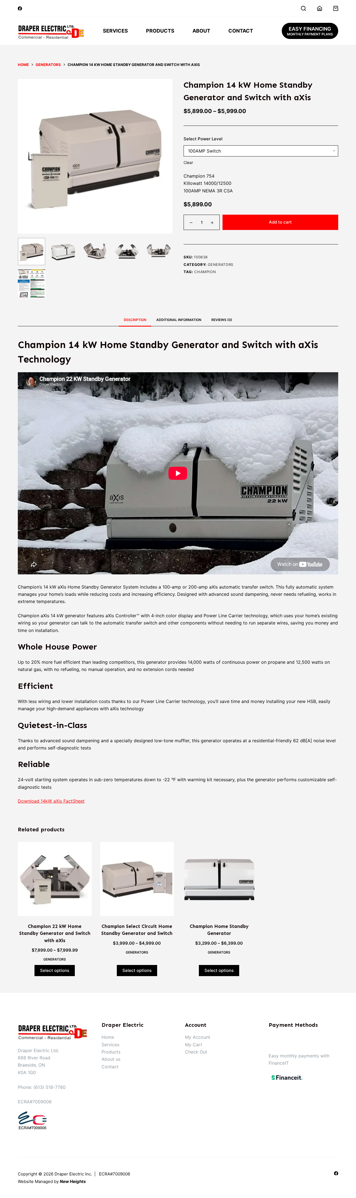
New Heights (73, 1181)
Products (160, 31)
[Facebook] (20, 8)
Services (115, 31)
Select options (54, 970)
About (201, 31)
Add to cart (280, 222)
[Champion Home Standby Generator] (219, 879)
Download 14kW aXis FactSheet (51, 801)
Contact (240, 31)
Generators (221, 264)
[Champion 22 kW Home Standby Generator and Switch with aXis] (55, 879)
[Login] (319, 8)
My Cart (193, 1044)
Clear (188, 162)
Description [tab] (135, 320)
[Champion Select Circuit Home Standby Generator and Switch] (137, 879)
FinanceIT (279, 1063)
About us (111, 1059)
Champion (205, 272)
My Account (197, 1037)
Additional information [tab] (178, 320)
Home (108, 1037)
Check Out (196, 1052)
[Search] (303, 8)
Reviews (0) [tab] (221, 320)
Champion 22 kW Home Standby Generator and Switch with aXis (54, 933)
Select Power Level (203, 138)
